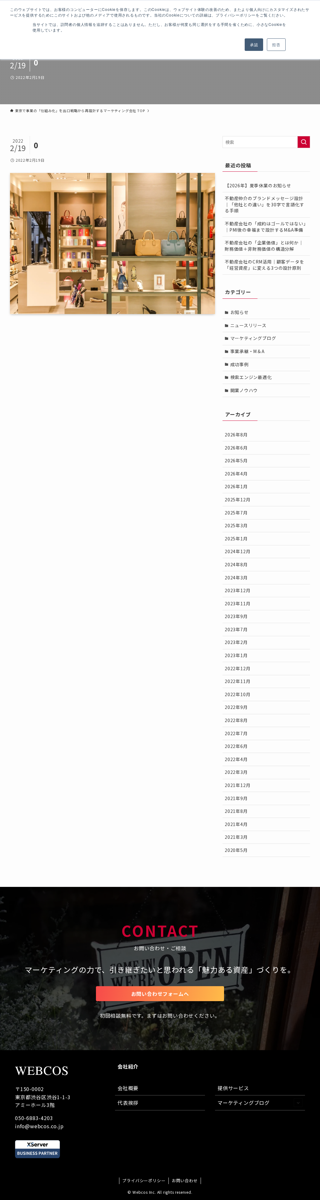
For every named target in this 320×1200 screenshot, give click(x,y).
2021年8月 (236, 811)
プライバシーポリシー (143, 1180)
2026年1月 (236, 486)
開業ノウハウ (244, 390)
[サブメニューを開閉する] (298, 1102)
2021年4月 (236, 824)
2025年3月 (236, 525)
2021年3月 (236, 837)
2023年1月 (236, 655)
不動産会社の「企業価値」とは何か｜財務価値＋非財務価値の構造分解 (264, 245)
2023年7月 (236, 629)
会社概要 (128, 1088)
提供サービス (233, 1088)
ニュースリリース (248, 325)
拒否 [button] (276, 44)
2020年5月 (236, 850)
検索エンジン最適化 (251, 377)
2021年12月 (237, 785)
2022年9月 (236, 707)
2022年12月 (237, 668)
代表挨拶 (128, 1102)
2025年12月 (237, 499)
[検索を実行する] (304, 142)
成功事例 (239, 364)
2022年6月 (236, 746)
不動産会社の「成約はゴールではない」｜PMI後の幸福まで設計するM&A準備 (265, 226)
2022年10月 (237, 694)
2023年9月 (236, 616)
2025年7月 (236, 512)
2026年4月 (236, 473)
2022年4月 (236, 759)
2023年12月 (237, 590)
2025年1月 (236, 538)
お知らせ (239, 312)
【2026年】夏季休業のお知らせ (258, 185)
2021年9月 (236, 798)
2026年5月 (236, 460)
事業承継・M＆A (247, 351)
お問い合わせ (185, 1180)
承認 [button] (254, 44)
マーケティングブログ (253, 338)
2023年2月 (236, 642)
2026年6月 (236, 448)
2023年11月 (237, 603)
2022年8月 (236, 720)
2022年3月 (236, 772)
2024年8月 (236, 564)
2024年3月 (236, 577)
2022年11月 (237, 681)
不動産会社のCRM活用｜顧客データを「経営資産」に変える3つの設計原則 (264, 264)
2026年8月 (236, 434)
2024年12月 (237, 551)
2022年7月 (236, 733)
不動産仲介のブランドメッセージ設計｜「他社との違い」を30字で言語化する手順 (264, 204)
